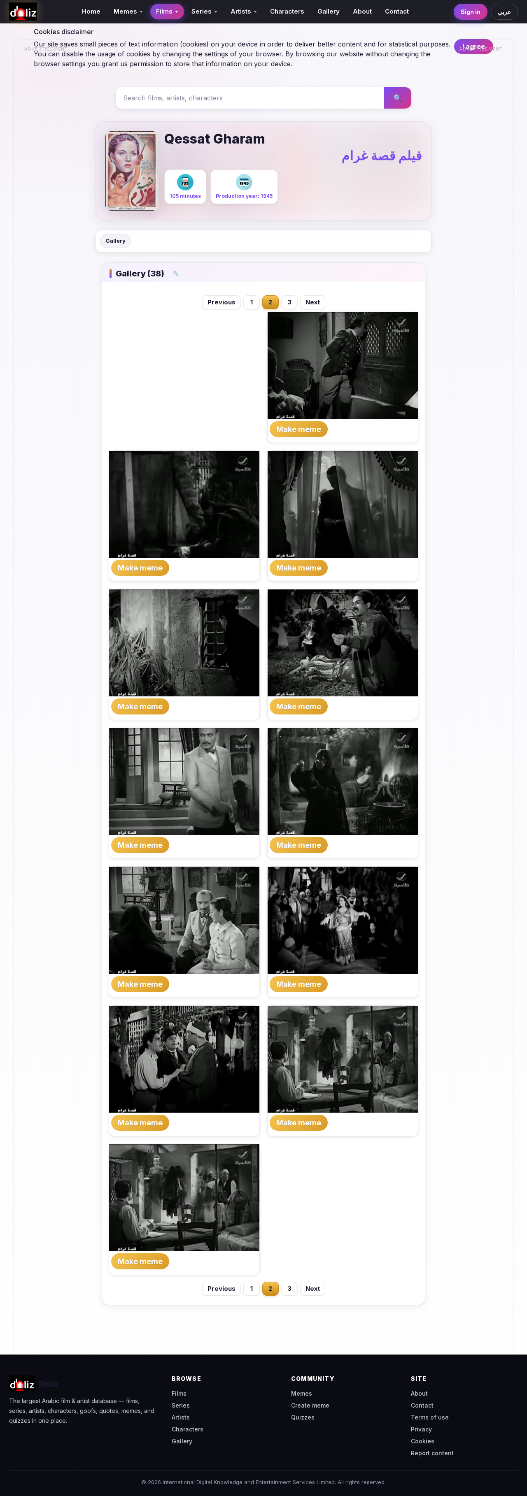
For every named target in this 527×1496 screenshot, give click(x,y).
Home (91, 11)
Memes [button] (125, 11)
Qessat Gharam (214, 139)
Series (181, 1405)
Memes (301, 1393)
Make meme (298, 429)
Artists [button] (241, 11)
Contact (397, 11)
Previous (222, 302)
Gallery (328, 11)
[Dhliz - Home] (23, 11)
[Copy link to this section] (176, 273)
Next (312, 302)
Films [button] (164, 11)
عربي (504, 11)
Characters (287, 11)
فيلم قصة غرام (382, 155)
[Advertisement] (46, 179)
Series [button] (201, 11)
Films (179, 1393)
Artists (181, 1417)
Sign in (470, 11)
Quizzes (303, 1417)
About (362, 11)
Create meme (310, 1405)
